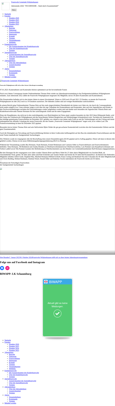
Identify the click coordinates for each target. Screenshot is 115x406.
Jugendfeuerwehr (10, 52)
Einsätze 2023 (14, 24)
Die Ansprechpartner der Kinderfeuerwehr (24, 46)
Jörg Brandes (4, 257)
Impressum (13, 34)
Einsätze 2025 (14, 20)
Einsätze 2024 (14, 22)
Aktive (6, 69)
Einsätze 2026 (14, 18)
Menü (14, 10)
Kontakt (12, 36)
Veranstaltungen (14, 40)
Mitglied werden (10, 77)
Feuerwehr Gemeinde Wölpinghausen (24, 2)
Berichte (12, 28)
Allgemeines (8, 26)
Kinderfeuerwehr (10, 44)
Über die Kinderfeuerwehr (18, 48)
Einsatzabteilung (15, 71)
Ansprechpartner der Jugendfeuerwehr (22, 54)
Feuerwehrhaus (14, 32)
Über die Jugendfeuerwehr (18, 57)
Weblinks (12, 42)
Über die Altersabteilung (17, 63)
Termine (12, 38)
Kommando (13, 73)
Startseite (7, 14)
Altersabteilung (9, 61)
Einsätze (7, 16)
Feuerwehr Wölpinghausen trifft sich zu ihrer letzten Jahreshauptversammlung (59, 257)
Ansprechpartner (15, 65)
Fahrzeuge (12, 30)
